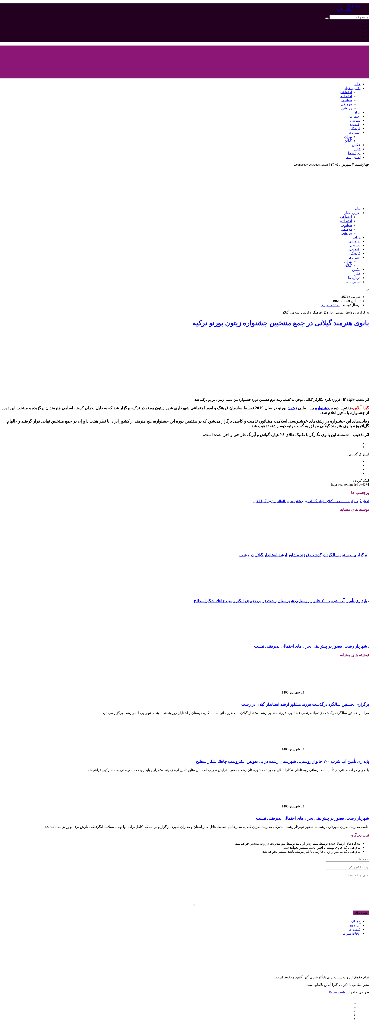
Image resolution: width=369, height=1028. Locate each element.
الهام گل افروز (314, 501)
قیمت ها (354, 929)
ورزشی (346, 108)
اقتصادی (346, 96)
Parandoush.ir (338, 992)
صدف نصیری (330, 305)
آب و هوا (354, 925)
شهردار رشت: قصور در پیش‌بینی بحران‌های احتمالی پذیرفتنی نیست (310, 646)
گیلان (348, 141)
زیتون (292, 408)
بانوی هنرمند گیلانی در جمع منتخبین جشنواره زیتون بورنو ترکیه (281, 323)
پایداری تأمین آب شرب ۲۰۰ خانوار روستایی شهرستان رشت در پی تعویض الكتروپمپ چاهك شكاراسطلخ (280, 600)
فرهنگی (346, 104)
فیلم (357, 149)
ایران (356, 112)
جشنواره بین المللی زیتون (285, 501)
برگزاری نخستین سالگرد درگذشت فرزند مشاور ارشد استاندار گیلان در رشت (303, 555)
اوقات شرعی (350, 933)
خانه (357, 84)
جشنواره (322, 408)
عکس (356, 145)
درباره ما (354, 5)
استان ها (354, 132)
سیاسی (346, 100)
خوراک (355, 921)
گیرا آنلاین (259, 501)
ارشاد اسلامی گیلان (339, 501)
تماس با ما (344, 9)
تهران (348, 136)
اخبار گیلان (361, 501)
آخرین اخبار (352, 88)
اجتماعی (346, 92)
